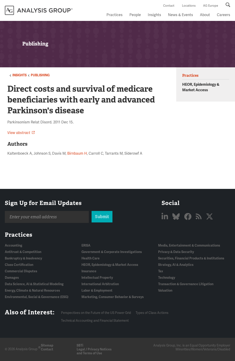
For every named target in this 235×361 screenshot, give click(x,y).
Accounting (13, 245)
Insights (154, 15)
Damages (12, 278)
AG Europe (210, 6)
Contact (168, 6)
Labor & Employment (96, 291)
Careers (223, 15)
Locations (189, 6)
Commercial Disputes (21, 271)
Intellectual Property (97, 278)
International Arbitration (100, 284)
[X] (209, 216)
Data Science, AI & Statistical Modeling (34, 284)
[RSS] (199, 216)
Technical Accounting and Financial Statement (95, 321)
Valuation (165, 291)
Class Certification (19, 265)
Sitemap (47, 345)
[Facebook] (188, 216)
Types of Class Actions (152, 313)
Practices (114, 15)
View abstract (18, 133)
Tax (160, 271)
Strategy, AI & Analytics (175, 265)
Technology (166, 278)
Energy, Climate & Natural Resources (32, 291)
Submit (102, 216)
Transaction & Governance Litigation (185, 284)
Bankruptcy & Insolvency (23, 258)
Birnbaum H (77, 153)
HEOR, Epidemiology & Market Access (109, 265)
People (135, 15)
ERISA (85, 245)
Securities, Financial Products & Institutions (191, 258)
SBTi (80, 345)
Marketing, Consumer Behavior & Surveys (112, 297)
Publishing (40, 75)
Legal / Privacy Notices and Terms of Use (94, 351)
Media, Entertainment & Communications (189, 245)
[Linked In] (166, 216)
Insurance (88, 271)
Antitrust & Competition (23, 252)
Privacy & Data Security (176, 252)
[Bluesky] (176, 216)
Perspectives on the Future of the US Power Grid (96, 313)
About (205, 15)
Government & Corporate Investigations (111, 252)
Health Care (90, 258)
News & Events (180, 15)
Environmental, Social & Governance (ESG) (36, 297)
